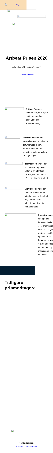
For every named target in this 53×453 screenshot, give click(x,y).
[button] (47, 7)
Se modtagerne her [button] (27, 75)
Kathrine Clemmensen (26, 446)
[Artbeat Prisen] (17, 7)
